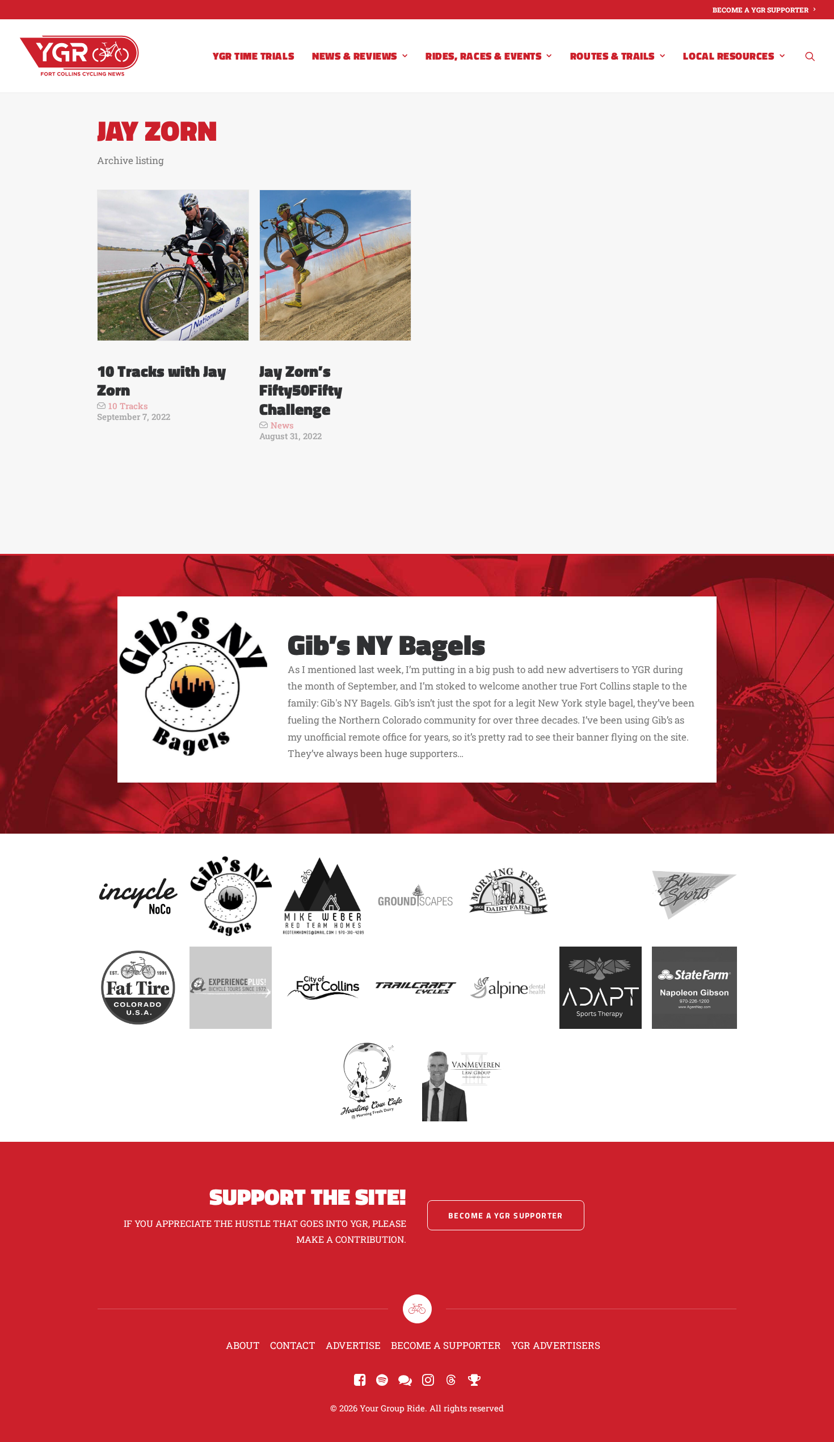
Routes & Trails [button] (612, 56)
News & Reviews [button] (354, 56)
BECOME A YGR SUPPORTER (760, 9)
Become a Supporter (446, 1345)
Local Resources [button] (728, 56)
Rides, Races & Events (483, 56)
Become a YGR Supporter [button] (505, 1215)
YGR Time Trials (253, 56)
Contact (292, 1345)
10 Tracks (128, 405)
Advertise (353, 1345)
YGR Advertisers (555, 1345)
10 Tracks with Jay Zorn (161, 380)
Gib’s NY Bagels (386, 644)
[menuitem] (764, 9)
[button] (810, 56)
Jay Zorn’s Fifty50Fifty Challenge (300, 390)
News (282, 425)
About (243, 1345)
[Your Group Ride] (79, 56)
